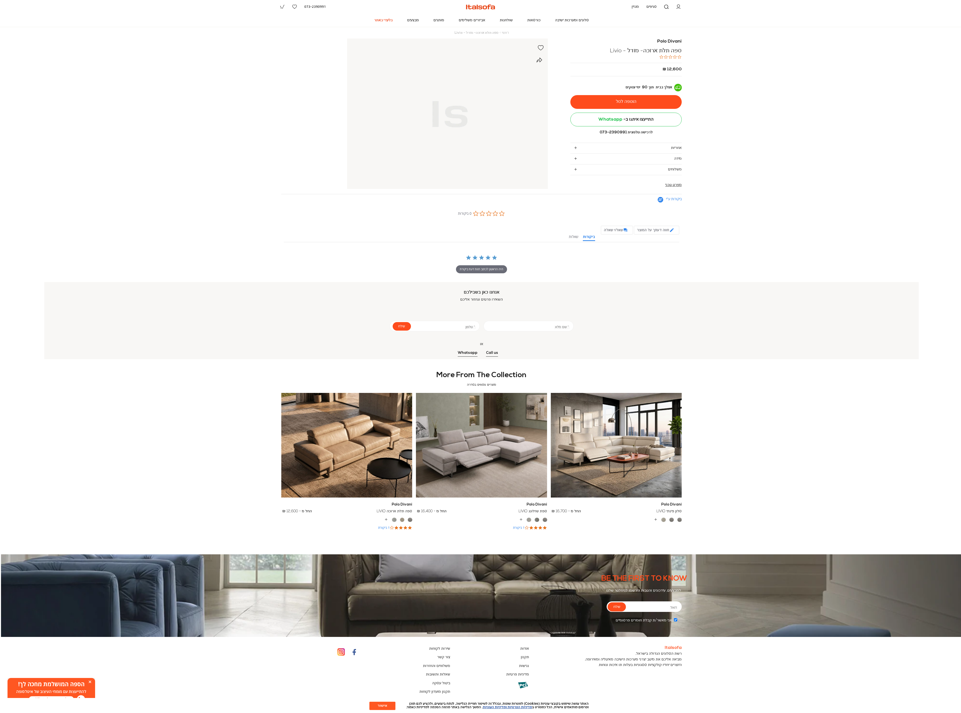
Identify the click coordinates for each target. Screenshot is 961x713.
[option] (679, 520)
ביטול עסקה (441, 683)
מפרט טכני (673, 185)
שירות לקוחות (439, 649)
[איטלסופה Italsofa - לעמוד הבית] (480, 7)
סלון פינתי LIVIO (669, 511)
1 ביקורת (519, 528)
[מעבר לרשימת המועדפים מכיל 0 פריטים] (294, 7)
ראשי (505, 33)
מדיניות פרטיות (517, 674)
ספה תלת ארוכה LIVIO (394, 511)
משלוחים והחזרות (436, 666)
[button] (678, 7)
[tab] (626, 148)
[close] (90, 681)
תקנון (525, 657)
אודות (524, 649)
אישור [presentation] (382, 705)
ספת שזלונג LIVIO (533, 511)
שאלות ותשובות (438, 674)
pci (515, 689)
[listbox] (616, 520)
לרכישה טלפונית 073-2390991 (626, 132)
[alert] (51, 691)
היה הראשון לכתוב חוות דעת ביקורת (481, 269)
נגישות (524, 666)
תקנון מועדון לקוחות (434, 692)
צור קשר (443, 657)
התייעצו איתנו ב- (626, 119)
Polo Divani (669, 41)
